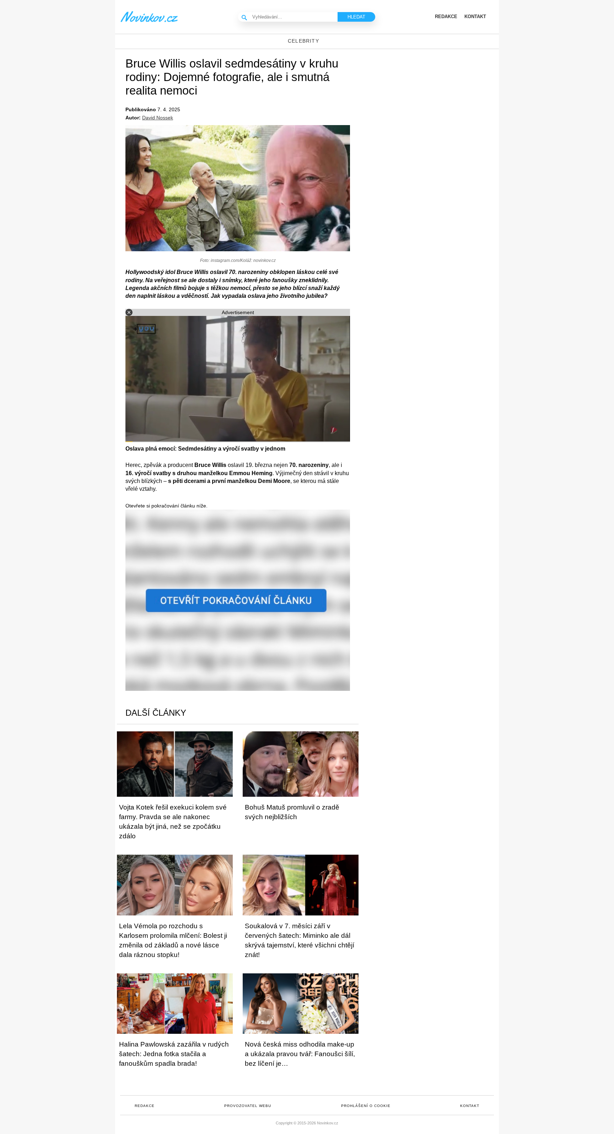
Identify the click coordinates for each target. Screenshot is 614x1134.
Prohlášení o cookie (366, 1106)
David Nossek (157, 117)
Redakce (145, 1106)
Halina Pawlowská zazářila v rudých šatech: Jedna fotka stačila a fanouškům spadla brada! (174, 1054)
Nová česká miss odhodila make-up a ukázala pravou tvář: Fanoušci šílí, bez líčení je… (300, 1054)
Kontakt (469, 1106)
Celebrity (303, 41)
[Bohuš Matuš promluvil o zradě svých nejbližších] (301, 763)
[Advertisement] (438, 105)
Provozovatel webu (247, 1106)
